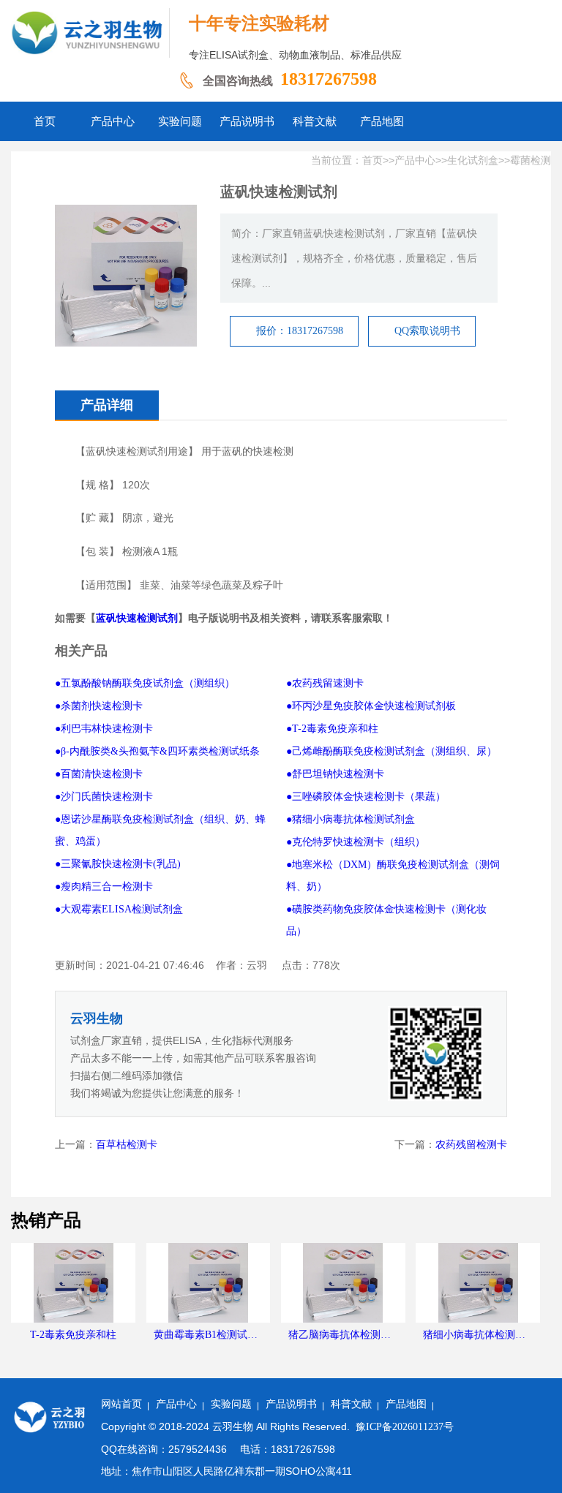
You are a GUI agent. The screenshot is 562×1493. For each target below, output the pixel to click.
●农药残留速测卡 (325, 683)
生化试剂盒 (472, 160)
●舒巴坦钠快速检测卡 (335, 773)
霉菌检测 (530, 160)
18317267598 (328, 78)
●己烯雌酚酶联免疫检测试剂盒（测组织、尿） (391, 751)
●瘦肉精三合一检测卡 (104, 886)
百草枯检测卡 (126, 1144)
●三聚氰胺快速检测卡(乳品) (118, 863)
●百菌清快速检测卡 (99, 773)
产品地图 (406, 1404)
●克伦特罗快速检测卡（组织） (355, 841)
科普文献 (351, 1404)
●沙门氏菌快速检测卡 (104, 796)
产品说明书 (291, 1404)
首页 (372, 160)
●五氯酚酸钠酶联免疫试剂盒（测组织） (145, 683)
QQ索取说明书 (427, 330)
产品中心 (414, 160)
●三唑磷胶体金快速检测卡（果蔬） (366, 796)
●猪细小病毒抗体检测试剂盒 (350, 819)
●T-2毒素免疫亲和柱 (332, 728)
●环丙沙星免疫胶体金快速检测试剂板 (371, 705)
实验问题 (231, 1404)
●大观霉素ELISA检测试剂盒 (119, 909)
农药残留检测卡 (471, 1144)
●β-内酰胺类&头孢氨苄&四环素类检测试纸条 (157, 751)
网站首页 (121, 1404)
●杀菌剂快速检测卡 (99, 705)
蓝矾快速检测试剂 (137, 618)
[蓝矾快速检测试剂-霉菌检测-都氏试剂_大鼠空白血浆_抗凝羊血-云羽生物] (90, 33)
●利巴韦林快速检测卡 (104, 728)
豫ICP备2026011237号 (405, 1426)
